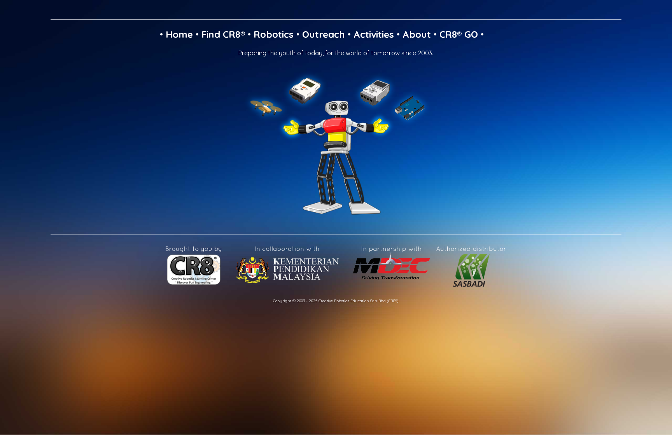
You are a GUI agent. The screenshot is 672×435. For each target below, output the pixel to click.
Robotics (274, 34)
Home (179, 34)
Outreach (323, 34)
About (416, 34)
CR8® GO (458, 34)
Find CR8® (223, 34)
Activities (374, 34)
